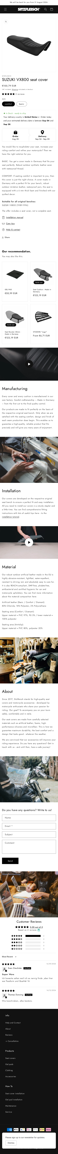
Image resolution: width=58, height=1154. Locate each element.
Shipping (15, 89)
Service (8, 1112)
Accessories (10, 1076)
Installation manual (14, 217)
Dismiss (11, 1143)
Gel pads (9, 1064)
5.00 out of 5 (36, 927)
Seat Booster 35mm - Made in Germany (13, 333)
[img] (8, 964)
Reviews (8, 1035)
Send (10, 860)
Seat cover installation (15, 1093)
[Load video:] (29, 364)
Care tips (10, 223)
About (8, 1028)
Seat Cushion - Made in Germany (42, 291)
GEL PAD (8, 290)
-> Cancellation (12, 1041)
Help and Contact (13, 1022)
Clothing (9, 1070)
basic (21, 104)
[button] (5, 9)
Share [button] (7, 237)
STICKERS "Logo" (40, 332)
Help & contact (13, 229)
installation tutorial (10, 516)
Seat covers (10, 1058)
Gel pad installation (13, 1099)
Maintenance (10, 1105)
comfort (8, 104)
